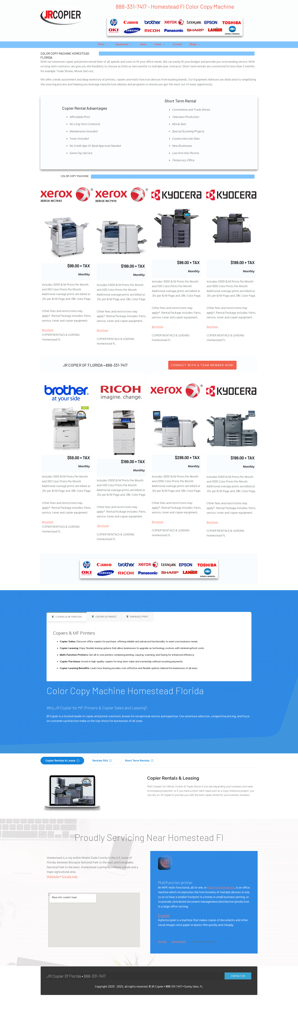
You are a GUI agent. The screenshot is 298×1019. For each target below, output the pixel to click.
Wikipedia (53, 876)
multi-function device (221, 887)
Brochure (47, 330)
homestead (179, 941)
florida (162, 941)
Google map (69, 876)
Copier (164, 915)
